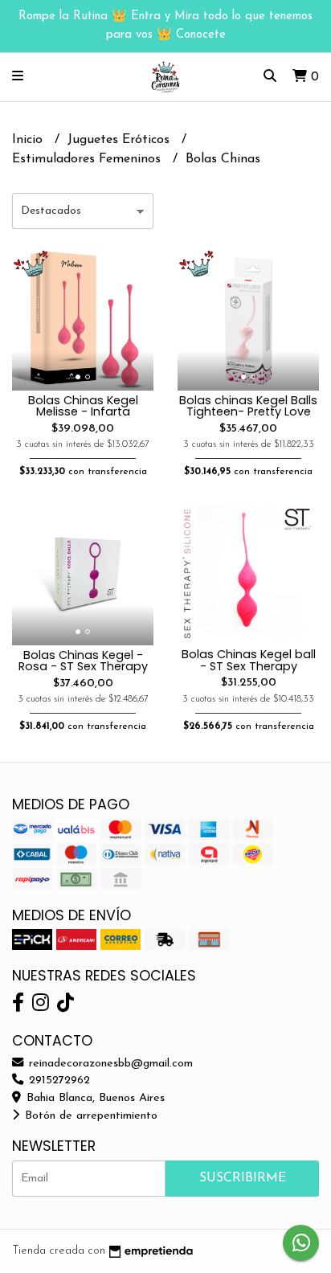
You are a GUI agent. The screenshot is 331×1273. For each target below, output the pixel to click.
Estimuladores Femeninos (88, 159)
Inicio (29, 139)
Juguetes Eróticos (120, 139)
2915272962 (57, 1080)
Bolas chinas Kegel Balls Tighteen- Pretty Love (248, 406)
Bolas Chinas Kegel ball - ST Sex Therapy (249, 659)
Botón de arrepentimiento (89, 1116)
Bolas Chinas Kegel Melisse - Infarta (83, 406)
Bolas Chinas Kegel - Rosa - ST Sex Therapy (83, 660)
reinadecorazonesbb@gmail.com (109, 1064)
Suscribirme (242, 1178)
